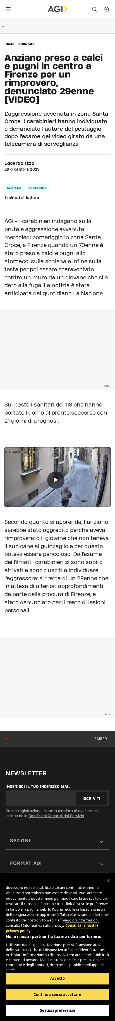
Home (9, 44)
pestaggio (37, 188)
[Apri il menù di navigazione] (8, 9)
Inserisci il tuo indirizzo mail (38, 786)
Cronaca (26, 44)
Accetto (57, 978)
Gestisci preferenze (57, 1010)
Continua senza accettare (57, 994)
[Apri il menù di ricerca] (94, 9)
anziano (14, 188)
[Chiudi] (108, 881)
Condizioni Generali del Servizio (56, 816)
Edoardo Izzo (19, 163)
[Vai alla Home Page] (57, 9)
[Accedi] (106, 9)
